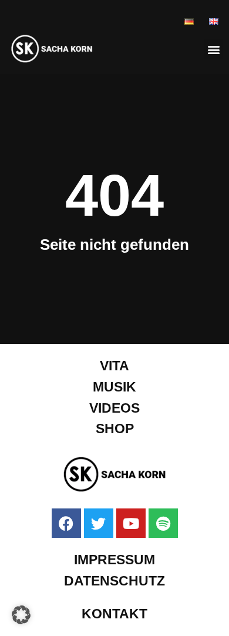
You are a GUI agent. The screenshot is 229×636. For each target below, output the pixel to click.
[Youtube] (131, 523)
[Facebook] (66, 523)
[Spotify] (163, 523)
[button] (213, 49)
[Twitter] (98, 523)
